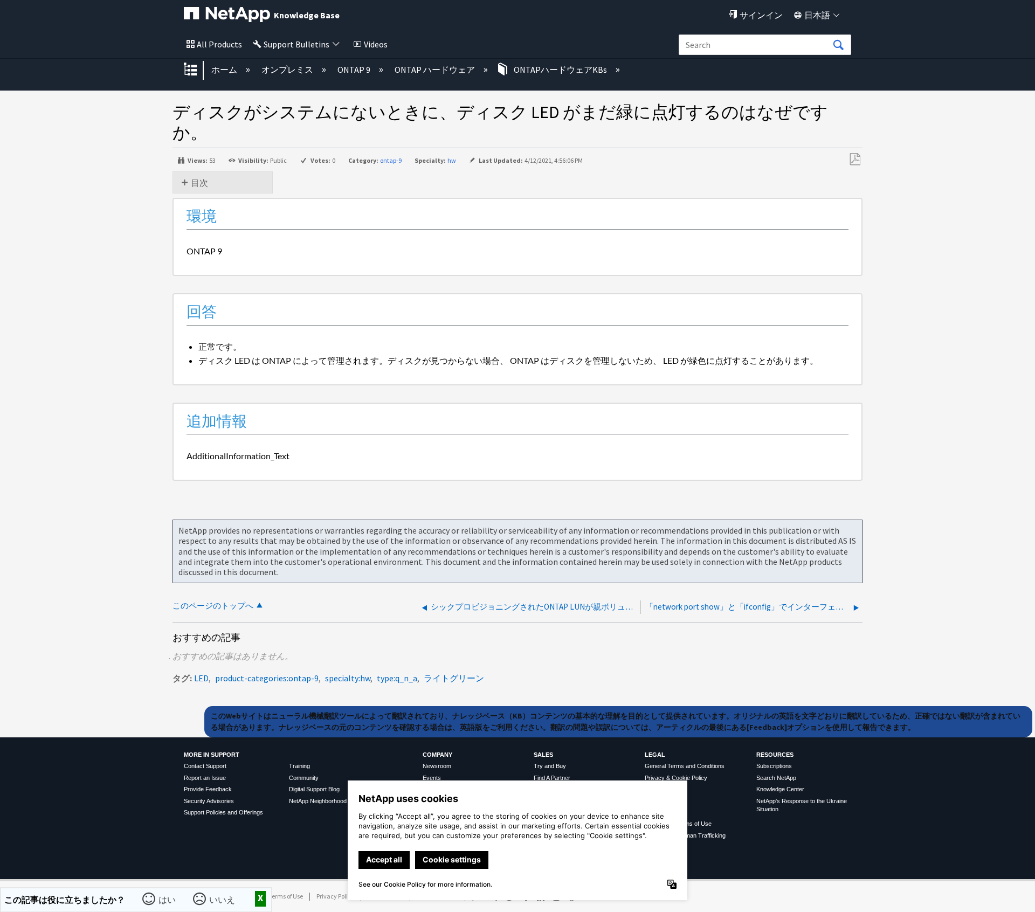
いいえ (222, 899)
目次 (199, 182)
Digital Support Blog (314, 789)
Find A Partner (552, 778)
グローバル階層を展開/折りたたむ (197, 70)
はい (167, 899)
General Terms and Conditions (684, 766)
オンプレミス (288, 69)
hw (451, 160)
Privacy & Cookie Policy (676, 778)
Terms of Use (285, 896)
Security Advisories (209, 801)
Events (432, 778)
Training (299, 766)
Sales (543, 754)
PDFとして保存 (854, 159)
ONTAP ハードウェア (436, 69)
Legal (655, 754)
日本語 (817, 15)
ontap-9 (391, 160)
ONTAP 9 (354, 69)
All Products (219, 44)
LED (201, 678)
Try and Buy (550, 766)
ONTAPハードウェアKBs (560, 69)
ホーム (225, 69)
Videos (376, 44)
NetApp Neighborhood (318, 801)
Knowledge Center (780, 789)
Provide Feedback (208, 789)
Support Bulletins (296, 44)
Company (437, 754)
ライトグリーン (454, 678)
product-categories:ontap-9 (267, 678)
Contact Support (205, 766)
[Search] (838, 45)
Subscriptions (774, 766)
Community (304, 778)
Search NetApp (776, 778)
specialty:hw (347, 678)
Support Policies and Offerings (223, 812)
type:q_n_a (397, 678)
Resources (775, 754)
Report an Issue (205, 778)
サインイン (761, 15)
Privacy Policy (335, 896)
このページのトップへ (212, 605)
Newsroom (437, 766)
